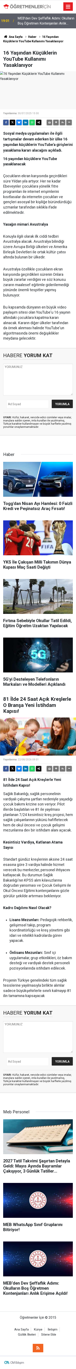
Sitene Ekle (48, 1334)
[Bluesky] (19, 122)
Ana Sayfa (15, 36)
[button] (56, 122)
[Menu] (68, 7)
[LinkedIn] (25, 122)
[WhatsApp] (32, 122)
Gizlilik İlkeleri (27, 1334)
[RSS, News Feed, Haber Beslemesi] (38, 1348)
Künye (38, 1329)
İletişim (52, 1329)
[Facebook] (6, 122)
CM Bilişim (17, 1362)
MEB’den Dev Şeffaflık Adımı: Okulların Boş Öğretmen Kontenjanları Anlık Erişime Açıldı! (46, 21)
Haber (32, 36)
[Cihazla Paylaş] (38, 122)
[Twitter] (12, 122)
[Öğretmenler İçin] (27, 6)
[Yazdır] (49, 122)
